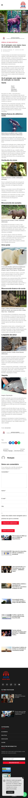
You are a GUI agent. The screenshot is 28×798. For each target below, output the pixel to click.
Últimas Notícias (12, 42)
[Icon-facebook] (2, 684)
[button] (2, 5)
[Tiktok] (11, 684)
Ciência (3, 42)
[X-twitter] (15, 684)
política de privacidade (11, 788)
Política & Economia (8, 530)
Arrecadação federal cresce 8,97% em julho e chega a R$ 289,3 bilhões (19, 601)
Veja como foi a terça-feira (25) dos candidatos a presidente (19, 553)
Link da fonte (8, 427)
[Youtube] (19, 684)
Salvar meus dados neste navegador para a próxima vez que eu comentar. (13, 517)
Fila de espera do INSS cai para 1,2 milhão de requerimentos (19, 537)
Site (2, 506)
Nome (3, 490)
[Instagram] (7, 684)
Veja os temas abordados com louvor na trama (20, 696)
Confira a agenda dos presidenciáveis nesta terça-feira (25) (18, 616)
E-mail (3, 498)
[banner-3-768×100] (14, 39)
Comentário (5, 472)
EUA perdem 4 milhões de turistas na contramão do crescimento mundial (19, 649)
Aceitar (10, 792)
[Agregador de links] (6, 771)
